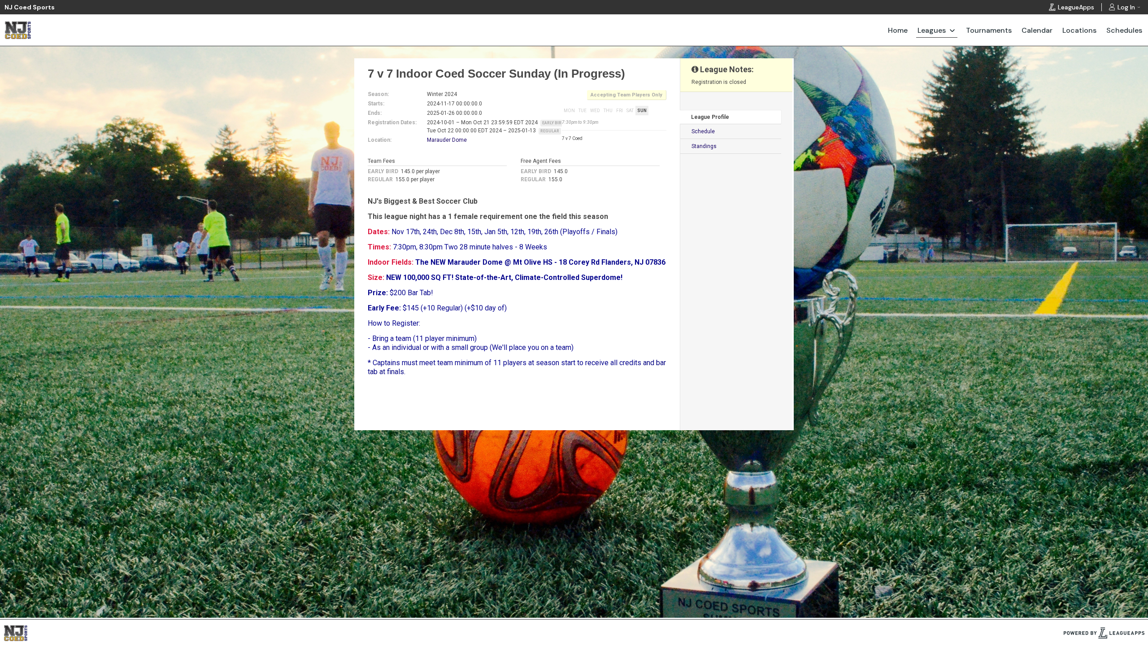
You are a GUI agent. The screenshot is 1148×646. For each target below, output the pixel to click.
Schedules (1124, 30)
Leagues (932, 30)
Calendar (1037, 30)
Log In (1126, 7)
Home (898, 30)
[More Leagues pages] (952, 30)
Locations (1079, 30)
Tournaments (989, 30)
